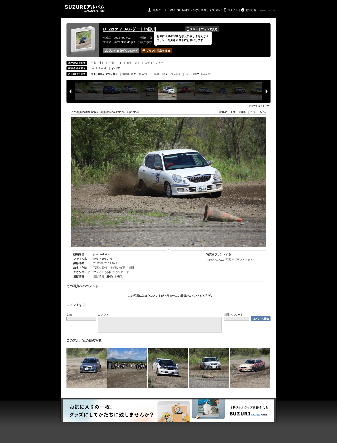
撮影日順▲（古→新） (104, 74)
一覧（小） (98, 62)
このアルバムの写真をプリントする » (229, 259)
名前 (69, 314)
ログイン (232, 10)
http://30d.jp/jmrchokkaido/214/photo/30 (115, 112)
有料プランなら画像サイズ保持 (201, 10)
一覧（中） (115, 62)
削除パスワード (233, 314)
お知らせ (251, 10)
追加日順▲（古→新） (168, 74)
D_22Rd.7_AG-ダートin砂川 (129, 29)
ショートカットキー (259, 105)
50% (263, 112)
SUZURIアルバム (85, 9)
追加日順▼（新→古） (199, 74)
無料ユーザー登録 (164, 10)
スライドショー (154, 62)
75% (253, 112)
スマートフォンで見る (202, 29)
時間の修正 (118, 267)
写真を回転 (100, 267)
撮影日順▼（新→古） (136, 74)
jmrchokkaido (99, 68)
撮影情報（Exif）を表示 (108, 276)
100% (242, 112)
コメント (103, 314)
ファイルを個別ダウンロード (111, 272)
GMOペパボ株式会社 (268, 10)
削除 (132, 267)
